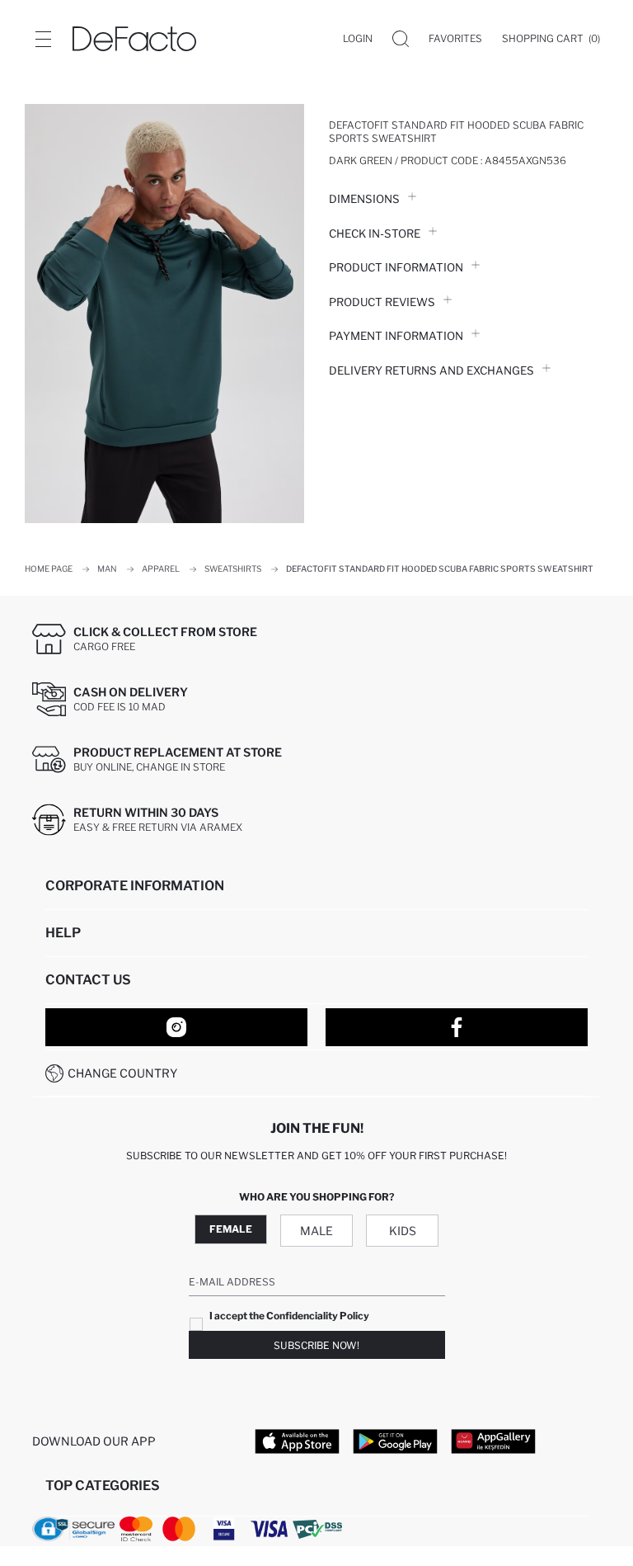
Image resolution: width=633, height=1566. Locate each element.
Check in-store (374, 233)
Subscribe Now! (316, 1345)
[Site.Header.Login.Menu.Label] (43, 39)
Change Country (122, 1073)
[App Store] (297, 1440)
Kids (402, 1231)
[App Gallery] (493, 1440)
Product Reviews (382, 302)
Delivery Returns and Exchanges (431, 370)
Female (230, 1229)
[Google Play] (395, 1440)
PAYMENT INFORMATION (396, 335)
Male (316, 1231)
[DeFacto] (134, 38)
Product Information (396, 267)
